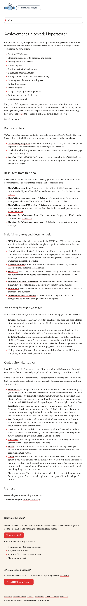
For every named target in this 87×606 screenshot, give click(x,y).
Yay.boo (11, 319)
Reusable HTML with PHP (20, 157)
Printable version (19, 596)
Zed (10, 419)
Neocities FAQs (28, 251)
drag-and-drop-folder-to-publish (58, 350)
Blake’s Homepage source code (22, 198)
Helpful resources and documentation (28, 234)
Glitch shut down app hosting (51, 333)
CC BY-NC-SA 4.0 (42, 600)
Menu (10, 20)
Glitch (11, 330)
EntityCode (13, 288)
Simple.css (13, 271)
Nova (10, 429)
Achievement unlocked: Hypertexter (35, 34)
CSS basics (13, 150)
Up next (9, 489)
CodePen (12, 336)
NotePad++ (13, 439)
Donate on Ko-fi (13, 535)
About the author (52, 596)
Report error (39, 596)
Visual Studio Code (19, 369)
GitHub (30, 596)
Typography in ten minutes (59, 284)
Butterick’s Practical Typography (23, 281)
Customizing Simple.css (19, 143)
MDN (10, 241)
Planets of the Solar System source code (26, 222)
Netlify (11, 350)
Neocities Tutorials (16, 264)
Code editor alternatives (20, 362)
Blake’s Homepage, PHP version (22, 205)
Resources (8, 596)
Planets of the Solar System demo (23, 215)
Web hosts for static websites (23, 308)
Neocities (12, 251)
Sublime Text (14, 389)
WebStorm (13, 406)
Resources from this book (20, 173)
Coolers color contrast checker (22, 295)
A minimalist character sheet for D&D (25, 554)
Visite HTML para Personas (18, 582)
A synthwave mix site (18, 550)
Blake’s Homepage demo (19, 188)
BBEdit (11, 446)
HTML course (38, 267)
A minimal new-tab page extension (24, 546)
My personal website (17, 558)
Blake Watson (11, 600)
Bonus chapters (14, 128)
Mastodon (64, 596)
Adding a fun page (31, 499)
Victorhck (64, 575)
